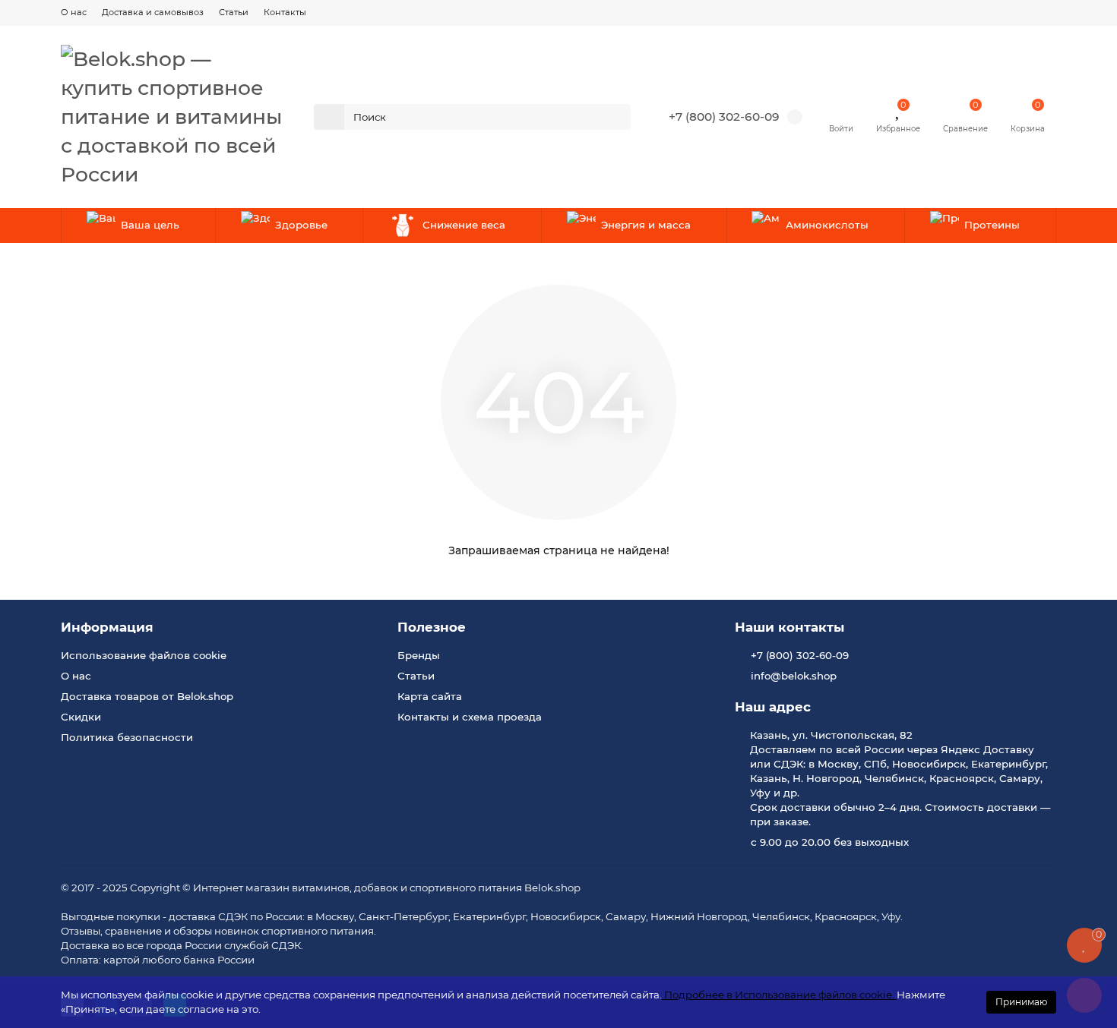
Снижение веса (463, 225)
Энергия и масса (646, 225)
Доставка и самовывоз (153, 12)
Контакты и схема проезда (469, 717)
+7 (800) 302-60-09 (724, 116)
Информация (107, 627)
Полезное (431, 627)
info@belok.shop (794, 676)
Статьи (233, 12)
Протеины (992, 225)
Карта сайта (429, 696)
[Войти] (841, 109)
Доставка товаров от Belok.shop (147, 696)
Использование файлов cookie (143, 655)
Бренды (418, 655)
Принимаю (1021, 1002)
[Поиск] (615, 117)
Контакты (285, 12)
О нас (74, 12)
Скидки (81, 717)
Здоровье (301, 225)
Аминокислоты (827, 225)
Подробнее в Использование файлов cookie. (779, 995)
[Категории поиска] (329, 117)
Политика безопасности (127, 737)
